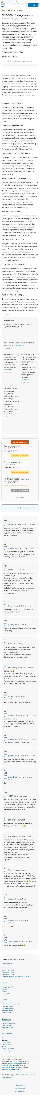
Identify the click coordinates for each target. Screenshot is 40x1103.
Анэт (9, 870)
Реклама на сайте (27, 1075)
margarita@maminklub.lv (15, 1063)
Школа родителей (13, 4)
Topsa (10, 606)
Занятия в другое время (20, 490)
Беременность (7, 964)
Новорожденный (7, 987)
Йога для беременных (12, 446)
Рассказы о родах (8, 972)
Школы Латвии (6, 1012)
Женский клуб (7, 1034)
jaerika (10, 524)
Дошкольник (6, 1019)
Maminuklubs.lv (20, 1085)
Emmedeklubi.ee (20, 1091)
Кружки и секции (7, 1010)
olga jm (10, 899)
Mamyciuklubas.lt (20, 1088)
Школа (4, 1000)
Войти (34, 5)
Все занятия (20, 497)
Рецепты (5, 1038)
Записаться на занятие (20, 455)
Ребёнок (5, 983)
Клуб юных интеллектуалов (11, 1004)
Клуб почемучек (7, 1025)
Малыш (4, 989)
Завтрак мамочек (7, 1044)
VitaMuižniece (13, 777)
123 (9, 668)
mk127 (10, 796)
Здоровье (5, 1040)
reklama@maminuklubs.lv (9, 1067)
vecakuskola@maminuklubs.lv (10, 1069)
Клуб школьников (7, 1006)
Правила (17, 1075)
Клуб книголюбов (7, 1027)
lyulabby (11, 548)
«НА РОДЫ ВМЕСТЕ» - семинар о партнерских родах (16, 480)
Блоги (7, 315)
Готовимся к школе (8, 1008)
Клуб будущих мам (8, 974)
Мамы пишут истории (9, 1051)
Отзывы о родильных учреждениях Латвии (16, 976)
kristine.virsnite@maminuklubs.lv (11, 1065)
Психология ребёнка (8, 1023)
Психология (6, 993)
